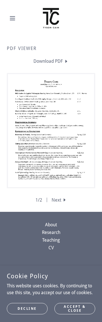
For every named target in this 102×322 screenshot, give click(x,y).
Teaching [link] (51, 240)
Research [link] (51, 232)
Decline (27, 308)
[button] (13, 18)
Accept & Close (75, 308)
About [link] (51, 224)
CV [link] (51, 247)
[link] (51, 18)
